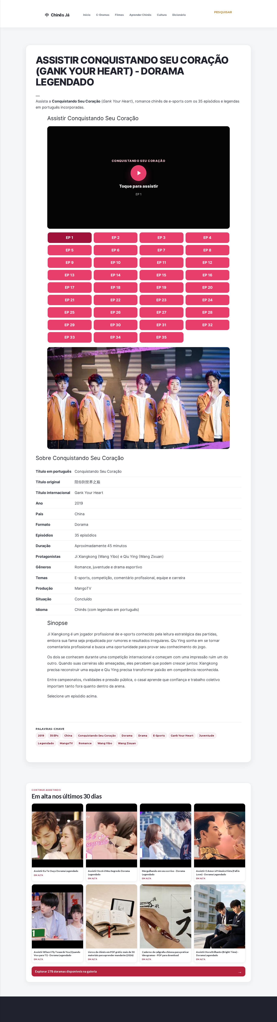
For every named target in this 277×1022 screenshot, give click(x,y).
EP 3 (161, 237)
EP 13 (69, 275)
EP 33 (69, 337)
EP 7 (161, 250)
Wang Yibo (105, 743)
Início (86, 14)
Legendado (46, 743)
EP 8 (207, 250)
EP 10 (115, 262)
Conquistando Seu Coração (97, 735)
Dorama (127, 735)
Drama (142, 735)
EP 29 (69, 325)
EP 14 (115, 275)
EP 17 (69, 287)
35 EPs (54, 735)
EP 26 (116, 312)
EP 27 (161, 312)
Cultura (162, 14)
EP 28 (207, 312)
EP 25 (69, 312)
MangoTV (66, 743)
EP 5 (70, 250)
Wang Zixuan (127, 743)
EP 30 (115, 325)
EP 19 (161, 287)
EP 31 (161, 325)
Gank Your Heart (182, 735)
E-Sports (159, 735)
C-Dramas (102, 14)
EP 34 (115, 337)
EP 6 (115, 250)
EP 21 (69, 300)
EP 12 (207, 262)
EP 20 (207, 287)
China (68, 735)
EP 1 (69, 237)
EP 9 (70, 262)
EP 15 (161, 275)
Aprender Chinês (140, 14)
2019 (41, 735)
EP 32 (207, 325)
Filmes (119, 14)
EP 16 (207, 275)
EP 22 (115, 300)
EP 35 (161, 337)
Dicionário (179, 14)
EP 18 (115, 287)
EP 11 (161, 262)
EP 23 (161, 300)
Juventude (206, 735)
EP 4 (207, 237)
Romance (85, 743)
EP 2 (115, 237)
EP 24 (207, 300)
